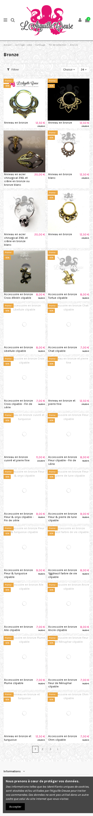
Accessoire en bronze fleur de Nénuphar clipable (62, 683)
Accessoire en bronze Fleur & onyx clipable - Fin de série (19, 517)
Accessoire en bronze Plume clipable (18, 681)
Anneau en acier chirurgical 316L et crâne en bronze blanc (16, 239)
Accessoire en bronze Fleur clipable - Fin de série (62, 460)
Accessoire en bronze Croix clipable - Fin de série (18, 404)
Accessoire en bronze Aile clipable (18, 628)
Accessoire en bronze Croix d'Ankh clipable (18, 296)
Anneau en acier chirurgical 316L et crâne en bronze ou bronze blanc (17, 179)
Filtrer (15, 69)
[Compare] (24, 119)
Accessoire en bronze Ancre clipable (62, 628)
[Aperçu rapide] (30, 119)
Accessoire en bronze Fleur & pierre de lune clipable (62, 517)
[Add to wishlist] (19, 119)
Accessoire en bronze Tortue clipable (62, 296)
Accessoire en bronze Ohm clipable (62, 737)
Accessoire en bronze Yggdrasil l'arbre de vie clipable (62, 573)
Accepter (15, 806)
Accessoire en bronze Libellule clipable (18, 349)
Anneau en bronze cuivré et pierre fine (17, 458)
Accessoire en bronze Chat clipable (62, 349)
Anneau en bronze (16, 122)
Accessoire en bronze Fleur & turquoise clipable (18, 573)
